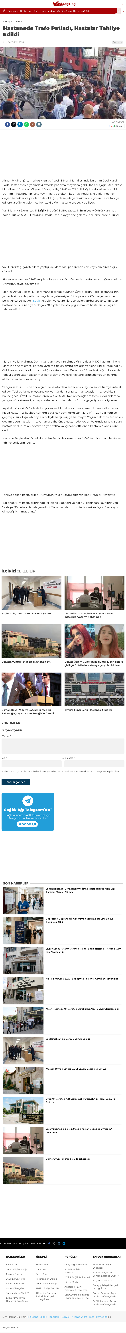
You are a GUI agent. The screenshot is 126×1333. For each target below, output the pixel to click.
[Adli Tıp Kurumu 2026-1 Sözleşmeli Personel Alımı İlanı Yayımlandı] (23, 1003)
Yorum (6, 736)
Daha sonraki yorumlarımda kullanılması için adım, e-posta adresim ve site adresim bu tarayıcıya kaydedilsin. (60, 771)
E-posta (70, 758)
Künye (65, 1316)
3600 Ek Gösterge (15, 1278)
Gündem (117, 42)
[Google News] (115, 126)
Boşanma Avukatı (102, 1280)
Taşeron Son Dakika (46, 1278)
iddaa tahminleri (15, 1283)
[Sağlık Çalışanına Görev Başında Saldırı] (31, 593)
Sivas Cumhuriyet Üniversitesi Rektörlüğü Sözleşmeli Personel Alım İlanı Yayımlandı (53, 11)
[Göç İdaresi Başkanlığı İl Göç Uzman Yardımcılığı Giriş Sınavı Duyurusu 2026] (23, 943)
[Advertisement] (63, 154)
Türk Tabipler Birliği (16, 1269)
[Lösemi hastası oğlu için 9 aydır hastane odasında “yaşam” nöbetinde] (94, 593)
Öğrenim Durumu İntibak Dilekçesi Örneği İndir (46, 1296)
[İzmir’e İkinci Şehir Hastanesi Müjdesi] (94, 689)
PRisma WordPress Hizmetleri (89, 1316)
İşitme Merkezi (72, 1282)
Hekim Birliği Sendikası (48, 1288)
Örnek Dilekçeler (15, 1288)
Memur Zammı (14, 1274)
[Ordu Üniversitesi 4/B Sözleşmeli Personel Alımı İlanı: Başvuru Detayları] (23, 1123)
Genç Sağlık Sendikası (76, 1264)
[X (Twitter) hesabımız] (53, 1243)
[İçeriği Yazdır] (39, 124)
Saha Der (41, 1269)
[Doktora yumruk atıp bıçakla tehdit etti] (31, 641)
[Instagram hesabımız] (59, 1243)
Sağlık (37, 300)
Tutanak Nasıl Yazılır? (17, 1293)
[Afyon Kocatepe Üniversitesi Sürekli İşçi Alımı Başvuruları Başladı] (23, 1033)
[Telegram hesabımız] (64, 1243)
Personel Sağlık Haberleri (43, 1316)
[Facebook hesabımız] (49, 1243)
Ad (4, 758)
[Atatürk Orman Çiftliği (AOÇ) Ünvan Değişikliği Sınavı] (23, 1093)
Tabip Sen (41, 1274)
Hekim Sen (42, 1264)
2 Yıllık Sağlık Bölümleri (77, 1277)
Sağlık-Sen (12, 1264)
